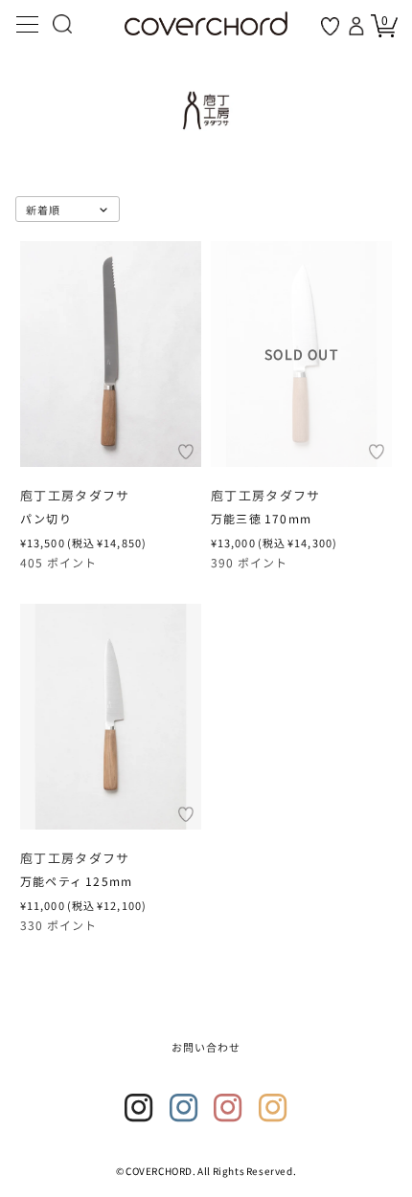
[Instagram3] (228, 1108)
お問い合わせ (206, 1046)
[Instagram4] (273, 1108)
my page (358, 25)
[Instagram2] (184, 1108)
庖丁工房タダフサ (75, 496)
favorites (330, 26)
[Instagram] (139, 1108)
